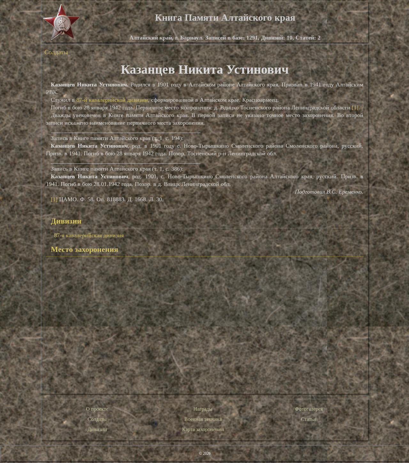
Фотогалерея (309, 409)
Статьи (308, 419)
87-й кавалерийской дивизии (112, 100)
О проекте (97, 409)
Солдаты (56, 51)
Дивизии (97, 429)
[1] (355, 107)
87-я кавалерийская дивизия (89, 235)
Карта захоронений (203, 429)
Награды (202, 409)
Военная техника (203, 419)
